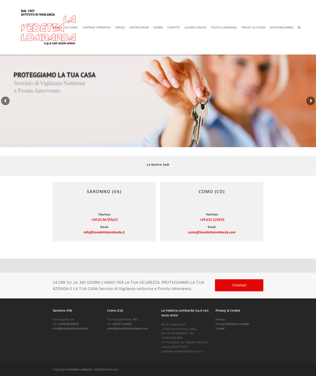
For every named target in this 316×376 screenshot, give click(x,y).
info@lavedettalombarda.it (103, 232)
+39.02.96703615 (104, 219)
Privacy (220, 319)
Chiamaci (239, 285)
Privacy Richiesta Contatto (232, 324)
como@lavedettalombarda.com (211, 232)
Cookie (220, 328)
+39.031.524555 (211, 219)
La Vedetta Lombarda (79, 369)
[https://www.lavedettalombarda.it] (48, 27)
